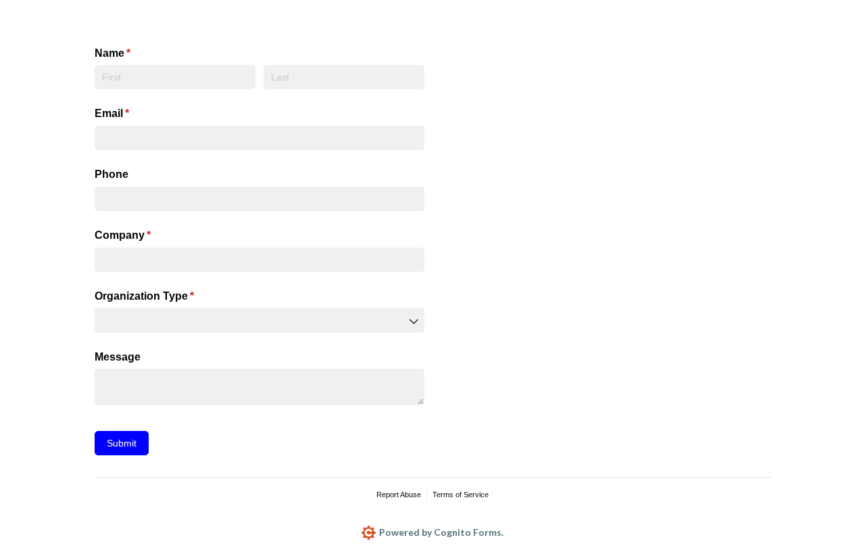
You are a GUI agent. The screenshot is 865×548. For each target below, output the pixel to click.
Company (145, 235)
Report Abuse (398, 494)
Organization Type (166, 296)
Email (134, 113)
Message (118, 357)
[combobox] (259, 320)
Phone (111, 174)
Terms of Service (460, 494)
